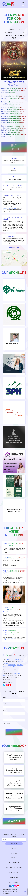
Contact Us (14, 877)
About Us (14, 853)
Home (14, 848)
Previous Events (14, 872)
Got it (24, 891)
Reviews (14, 858)
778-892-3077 (12, 665)
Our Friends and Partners (14, 867)
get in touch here (10, 639)
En (23, 2)
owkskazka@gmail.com (14, 659)
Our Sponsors (14, 863)
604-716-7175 (11, 667)
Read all (14, 821)
